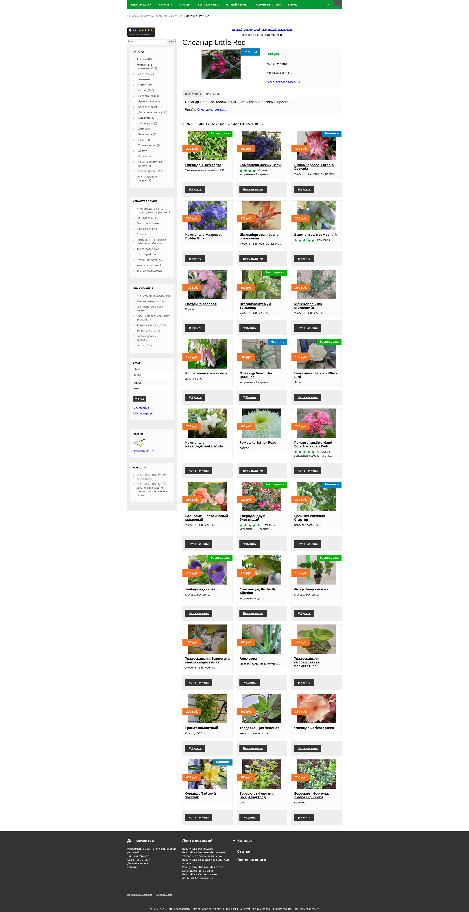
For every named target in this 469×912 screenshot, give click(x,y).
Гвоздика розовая (201, 304)
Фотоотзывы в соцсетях (151, 325)
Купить (196, 189)
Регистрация (141, 408)
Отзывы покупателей (149, 260)
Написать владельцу (306, 909)
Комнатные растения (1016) (146, 66)
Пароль (137, 382)
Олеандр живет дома (212, 109)
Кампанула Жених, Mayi (260, 165)
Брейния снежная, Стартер (310, 518)
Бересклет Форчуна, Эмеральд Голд (257, 795)
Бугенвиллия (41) (149, 101)
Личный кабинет (147, 217)
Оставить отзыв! (143, 451)
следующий (269, 29)
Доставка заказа (146, 228)
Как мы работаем (147, 254)
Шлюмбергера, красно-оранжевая (260, 236)
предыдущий (252, 29)
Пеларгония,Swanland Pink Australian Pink (313, 444)
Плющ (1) (144, 140)
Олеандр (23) (146, 118)
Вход (140, 398)
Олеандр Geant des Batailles (256, 375)
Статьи (184, 4)
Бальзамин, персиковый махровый (206, 518)
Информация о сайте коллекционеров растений (153, 210)
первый (237, 29)
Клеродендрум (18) (150, 107)
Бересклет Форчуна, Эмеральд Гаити (311, 795)
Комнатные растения (153, 16)
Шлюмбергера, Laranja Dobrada (314, 167)
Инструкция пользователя (153, 295)
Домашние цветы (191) (152, 112)
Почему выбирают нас (150, 301)
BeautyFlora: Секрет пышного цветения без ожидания (200, 876)
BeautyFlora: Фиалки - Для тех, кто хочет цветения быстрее (203, 868)
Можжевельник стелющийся (308, 306)
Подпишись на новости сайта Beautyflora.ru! (151, 241)
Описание (194, 93)
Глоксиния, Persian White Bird (316, 375)
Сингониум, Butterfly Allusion (258, 591)
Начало (132, 16)
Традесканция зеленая (259, 728)
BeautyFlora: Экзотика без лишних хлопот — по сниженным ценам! (152, 489)
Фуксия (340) (146, 90)
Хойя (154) (144, 129)
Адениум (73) (146, 74)
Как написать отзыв (149, 271)
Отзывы (214, 93)
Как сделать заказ (147, 249)
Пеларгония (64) (148, 96)
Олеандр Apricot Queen (314, 728)
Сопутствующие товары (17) (146, 178)
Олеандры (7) (148, 123)
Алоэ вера (248, 658)
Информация (140, 4)
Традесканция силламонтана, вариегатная (307, 662)
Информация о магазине (139, 894)
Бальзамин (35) (147, 134)
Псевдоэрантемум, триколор (256, 306)
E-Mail (137, 369)
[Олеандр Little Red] (221, 64)
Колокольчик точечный (206, 373)
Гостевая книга (251, 859)
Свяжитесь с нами (147, 223)
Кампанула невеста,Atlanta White (204, 444)
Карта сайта (144, 345)
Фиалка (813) (144, 59)
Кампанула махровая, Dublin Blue (204, 236)
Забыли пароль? (143, 413)
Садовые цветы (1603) (150, 171)
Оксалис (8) (145, 156)
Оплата (141, 234)
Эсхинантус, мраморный (315, 234)
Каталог (164, 4)
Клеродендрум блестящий (252, 518)
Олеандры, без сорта (203, 165)
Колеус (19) (145, 151)
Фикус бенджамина (311, 589)
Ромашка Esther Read (258, 442)
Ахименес (144, 79)
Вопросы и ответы (148, 330)
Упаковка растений (148, 265)
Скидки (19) (145, 85)
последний (285, 29)
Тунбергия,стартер (201, 589)
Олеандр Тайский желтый (200, 795)
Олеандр (176, 16)
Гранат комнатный (201, 728)
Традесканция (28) (149, 145)
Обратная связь (164, 894)
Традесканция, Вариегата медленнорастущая (207, 660)
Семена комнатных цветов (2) (150, 163)
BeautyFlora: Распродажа (197, 848)
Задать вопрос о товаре (282, 82)
